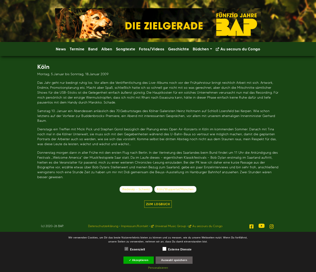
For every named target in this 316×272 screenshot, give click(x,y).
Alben (106, 49)
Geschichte (178, 49)
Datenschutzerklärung (103, 226)
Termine (77, 49)
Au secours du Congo (240, 49)
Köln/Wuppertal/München (175, 189)
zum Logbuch (158, 204)
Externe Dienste (180, 249)
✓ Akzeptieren (138, 260)
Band (92, 49)
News (61, 49)
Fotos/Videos (151, 49)
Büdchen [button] (201, 49)
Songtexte (125, 49)
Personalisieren (158, 267)
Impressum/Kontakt (134, 226)
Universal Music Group (170, 226)
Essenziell (137, 249)
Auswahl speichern (174, 260)
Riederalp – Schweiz (136, 189)
